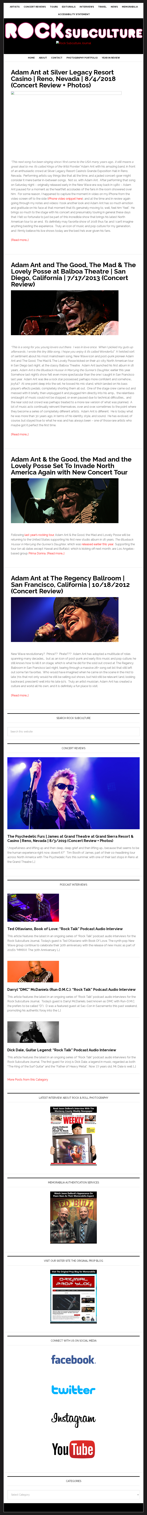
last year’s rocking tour (39, 535)
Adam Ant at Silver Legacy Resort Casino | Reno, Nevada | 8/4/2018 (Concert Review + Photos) (63, 78)
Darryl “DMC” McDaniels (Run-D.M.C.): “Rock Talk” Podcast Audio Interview (71, 989)
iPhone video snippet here (65, 198)
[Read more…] (20, 240)
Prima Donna (37, 553)
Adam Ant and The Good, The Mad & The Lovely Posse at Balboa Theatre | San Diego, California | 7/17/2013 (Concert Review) (73, 274)
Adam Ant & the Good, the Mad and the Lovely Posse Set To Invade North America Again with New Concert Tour (71, 465)
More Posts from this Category (27, 1079)
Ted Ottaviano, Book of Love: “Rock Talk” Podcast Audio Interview (65, 929)
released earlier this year (97, 544)
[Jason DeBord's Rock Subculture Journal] (73, 26)
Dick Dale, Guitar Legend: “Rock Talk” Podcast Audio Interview (61, 1050)
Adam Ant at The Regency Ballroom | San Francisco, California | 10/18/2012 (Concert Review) (70, 584)
